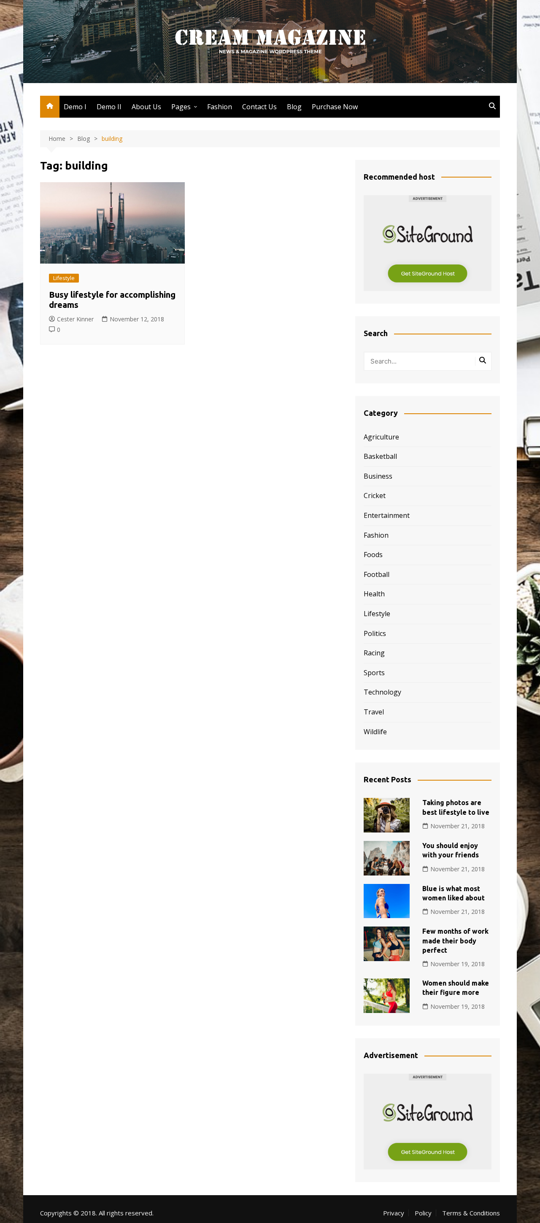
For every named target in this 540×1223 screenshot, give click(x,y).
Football (376, 574)
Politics (375, 633)
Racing (374, 652)
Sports (374, 672)
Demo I (75, 106)
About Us (146, 106)
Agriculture (381, 437)
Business (378, 476)
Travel (374, 712)
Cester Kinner (75, 319)
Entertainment (387, 515)
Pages (181, 106)
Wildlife (375, 731)
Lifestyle (64, 278)
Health (374, 593)
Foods (373, 554)
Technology (382, 692)
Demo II (109, 106)
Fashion (219, 106)
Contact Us (259, 106)
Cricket (375, 495)
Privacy (393, 1213)
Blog (294, 106)
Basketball (380, 456)
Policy (423, 1213)
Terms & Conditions (471, 1213)
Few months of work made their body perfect (455, 940)
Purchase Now (335, 106)
